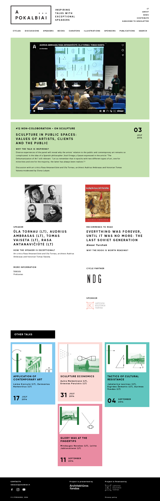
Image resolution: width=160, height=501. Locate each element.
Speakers (48, 31)
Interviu (17, 271)
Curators (74, 31)
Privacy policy (111, 497)
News (146, 15)
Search (143, 31)
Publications (127, 31)
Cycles (17, 31)
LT (148, 9)
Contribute (143, 18)
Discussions (32, 31)
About (145, 12)
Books (61, 31)
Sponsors (110, 31)
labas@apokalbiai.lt (20, 485)
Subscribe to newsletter (135, 21)
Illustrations (92, 31)
